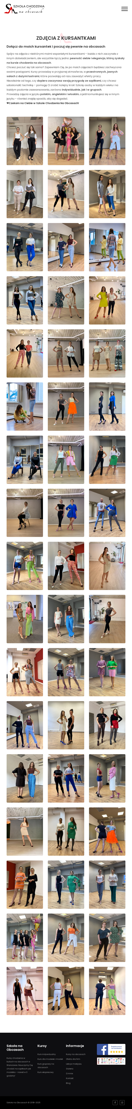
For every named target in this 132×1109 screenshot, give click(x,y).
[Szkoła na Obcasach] (24, 8)
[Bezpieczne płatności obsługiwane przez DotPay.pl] (111, 1062)
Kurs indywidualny (47, 1054)
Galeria (69, 1068)
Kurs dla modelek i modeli (50, 1059)
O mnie (69, 1073)
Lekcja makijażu (74, 1064)
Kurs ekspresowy (46, 1072)
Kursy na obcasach (75, 1054)
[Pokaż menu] (124, 8)
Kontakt (69, 1078)
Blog (68, 1083)
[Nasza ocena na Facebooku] (111, 1050)
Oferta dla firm (73, 1059)
